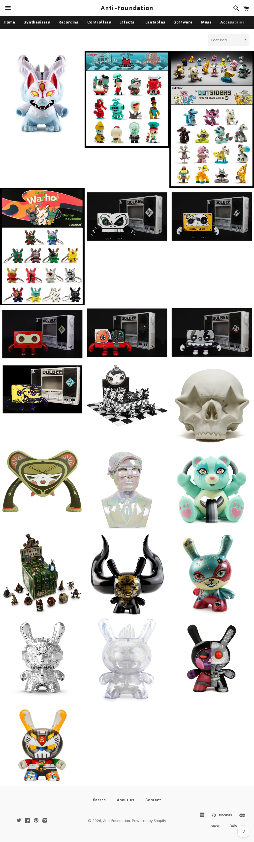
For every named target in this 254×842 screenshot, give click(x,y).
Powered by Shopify (149, 820)
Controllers (99, 22)
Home (9, 22)
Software (183, 22)
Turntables (154, 22)
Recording (69, 22)
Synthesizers (37, 22)
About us (125, 800)
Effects (127, 22)
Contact (153, 800)
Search (99, 800)
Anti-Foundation (127, 8)
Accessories (232, 22)
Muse (206, 22)
